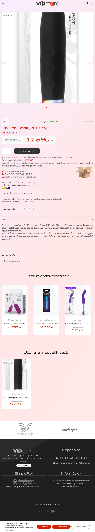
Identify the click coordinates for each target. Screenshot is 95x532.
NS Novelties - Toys (46, 320)
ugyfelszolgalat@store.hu (72, 462)
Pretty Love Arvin (14, 323)
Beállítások (80, 526)
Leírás (5, 219)
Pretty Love (14, 320)
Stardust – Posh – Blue (47, 323)
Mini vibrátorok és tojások (31, 198)
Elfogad (44, 526)
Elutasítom (61, 526)
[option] (25, 430)
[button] (25, 288)
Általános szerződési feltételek (71, 480)
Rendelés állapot (71, 486)
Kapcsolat (71, 450)
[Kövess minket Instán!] (12, 455)
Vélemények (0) (11, 261)
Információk (8, 255)
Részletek (9, 530)
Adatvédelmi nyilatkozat (71, 483)
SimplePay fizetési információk (24, 486)
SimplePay (23, 473)
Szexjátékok (54, 198)
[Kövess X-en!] (18, 455)
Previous (4, 60)
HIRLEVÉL (23, 465)
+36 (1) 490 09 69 (73, 458)
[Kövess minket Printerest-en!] (15, 455)
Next (90, 60)
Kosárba (25, 151)
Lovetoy (78, 320)
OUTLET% (28, 201)
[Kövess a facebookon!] (9, 455)
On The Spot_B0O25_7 (16, 397)
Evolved (15, 201)
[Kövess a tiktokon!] (21, 455)
